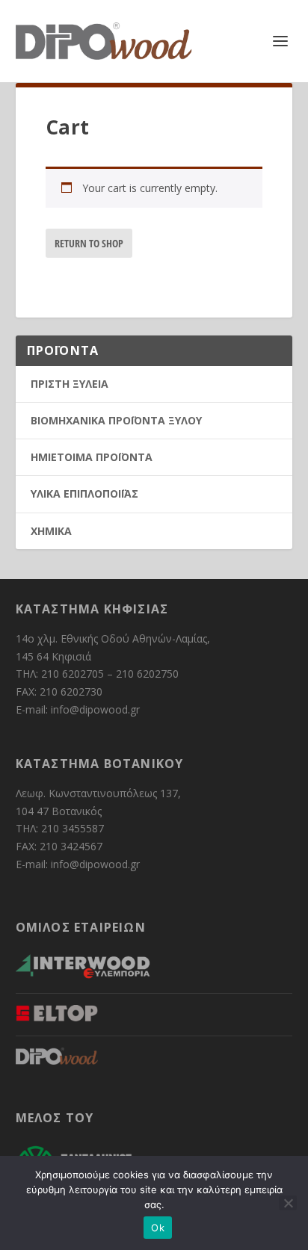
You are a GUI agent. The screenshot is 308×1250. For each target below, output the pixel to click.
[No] (288, 1202)
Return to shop (89, 243)
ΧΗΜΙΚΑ (51, 531)
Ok (157, 1228)
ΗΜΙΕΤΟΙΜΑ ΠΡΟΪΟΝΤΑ (92, 457)
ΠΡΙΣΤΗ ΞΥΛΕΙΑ (69, 384)
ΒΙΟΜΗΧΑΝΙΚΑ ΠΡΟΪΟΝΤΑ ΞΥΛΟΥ (116, 420)
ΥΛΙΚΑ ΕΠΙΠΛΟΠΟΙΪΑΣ (84, 493)
